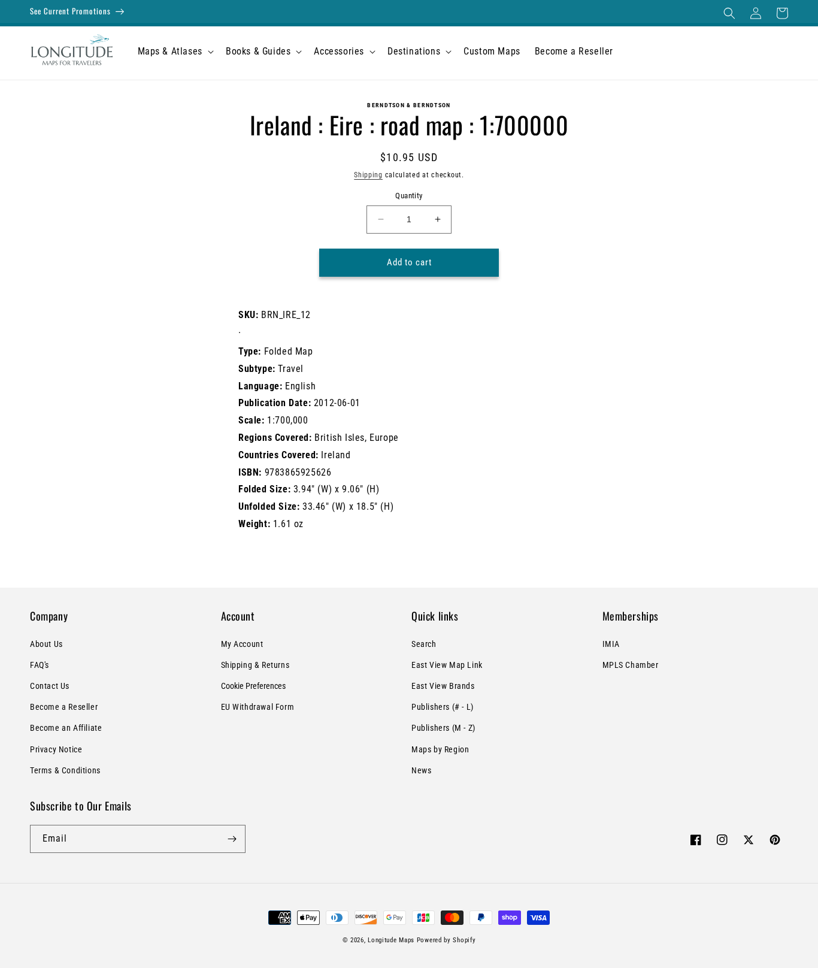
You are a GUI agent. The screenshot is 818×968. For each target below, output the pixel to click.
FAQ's (39, 665)
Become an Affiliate (66, 728)
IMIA (611, 644)
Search (424, 644)
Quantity (408, 195)
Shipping (368, 175)
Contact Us (49, 686)
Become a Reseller (64, 707)
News (421, 770)
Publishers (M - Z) (443, 728)
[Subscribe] (232, 839)
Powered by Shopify (446, 940)
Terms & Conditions (65, 770)
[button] (729, 13)
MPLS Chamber (630, 665)
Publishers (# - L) (442, 707)
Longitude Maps (391, 940)
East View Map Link (447, 665)
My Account (242, 644)
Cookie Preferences (253, 686)
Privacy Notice (56, 749)
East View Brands (443, 686)
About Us (46, 644)
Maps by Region (440, 749)
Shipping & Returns (255, 665)
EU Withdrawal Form (258, 707)
